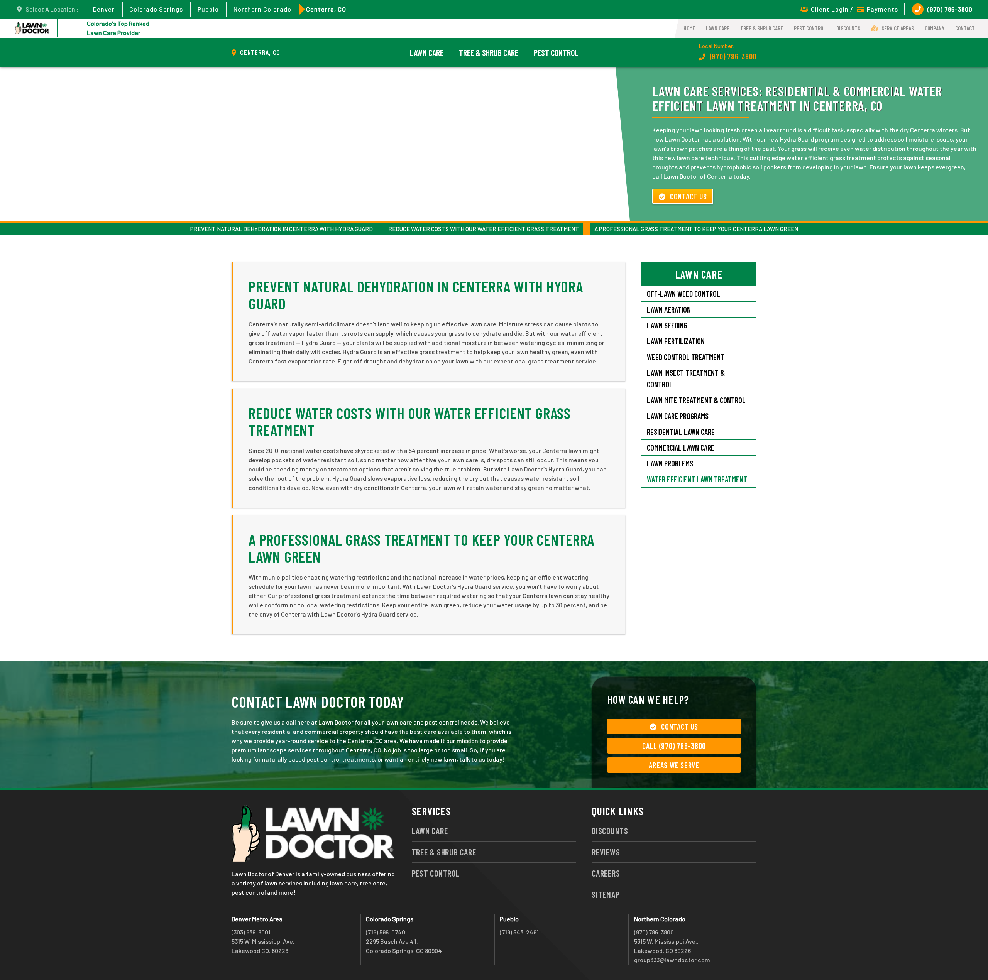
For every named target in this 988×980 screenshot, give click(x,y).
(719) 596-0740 (385, 932)
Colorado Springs (156, 9)
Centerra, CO (326, 9)
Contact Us (688, 196)
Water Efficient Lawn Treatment (697, 479)
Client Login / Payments (854, 9)
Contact (965, 28)
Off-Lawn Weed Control (683, 293)
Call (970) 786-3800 (674, 745)
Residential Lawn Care (681, 431)
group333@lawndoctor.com (672, 959)
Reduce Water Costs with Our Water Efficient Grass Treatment (483, 228)
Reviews (606, 852)
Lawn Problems (670, 463)
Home (689, 28)
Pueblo (208, 9)
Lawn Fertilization (676, 341)
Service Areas (897, 28)
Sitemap (605, 894)
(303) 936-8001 (251, 932)
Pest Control (810, 28)
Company (934, 28)
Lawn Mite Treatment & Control (696, 400)
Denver (104, 9)
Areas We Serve (674, 765)
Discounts (848, 28)
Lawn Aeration (669, 309)
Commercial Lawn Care (680, 447)
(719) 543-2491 (519, 932)
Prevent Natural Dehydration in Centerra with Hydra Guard (281, 228)
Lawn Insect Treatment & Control (686, 378)
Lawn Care (717, 28)
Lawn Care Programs (678, 416)
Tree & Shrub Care (761, 28)
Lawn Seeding (667, 325)
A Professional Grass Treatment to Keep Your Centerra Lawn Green (696, 228)
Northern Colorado (262, 9)
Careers (606, 873)
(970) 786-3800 (950, 9)
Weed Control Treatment (685, 357)
